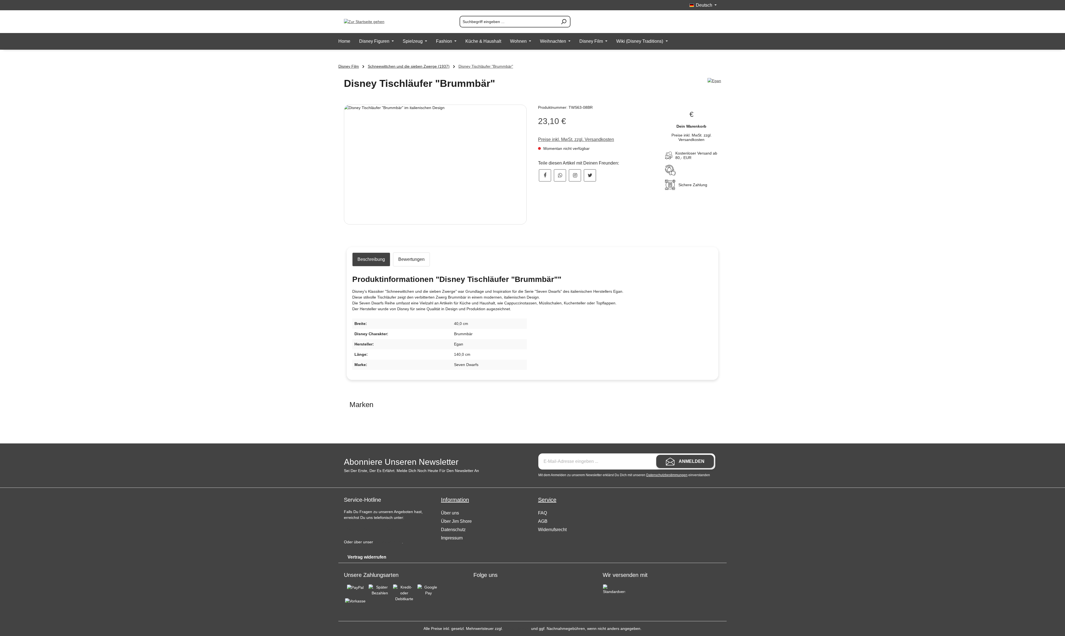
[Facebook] (545, 175)
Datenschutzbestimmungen (667, 475)
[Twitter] (590, 175)
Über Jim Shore (456, 521)
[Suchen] (563, 21)
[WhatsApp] (560, 175)
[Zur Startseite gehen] (371, 22)
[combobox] (508, 21)
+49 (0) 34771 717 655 (369, 528)
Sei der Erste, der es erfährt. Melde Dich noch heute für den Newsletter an (411, 470)
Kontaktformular (388, 542)
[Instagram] (575, 175)
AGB (542, 521)
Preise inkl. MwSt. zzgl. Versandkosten (576, 139)
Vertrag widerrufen (367, 557)
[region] (435, 164)
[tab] (371, 259)
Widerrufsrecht (552, 529)
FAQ (542, 513)
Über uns (450, 513)
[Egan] (714, 81)
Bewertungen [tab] (411, 259)
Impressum (452, 538)
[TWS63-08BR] (435, 164)
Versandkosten (517, 628)
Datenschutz (453, 529)
